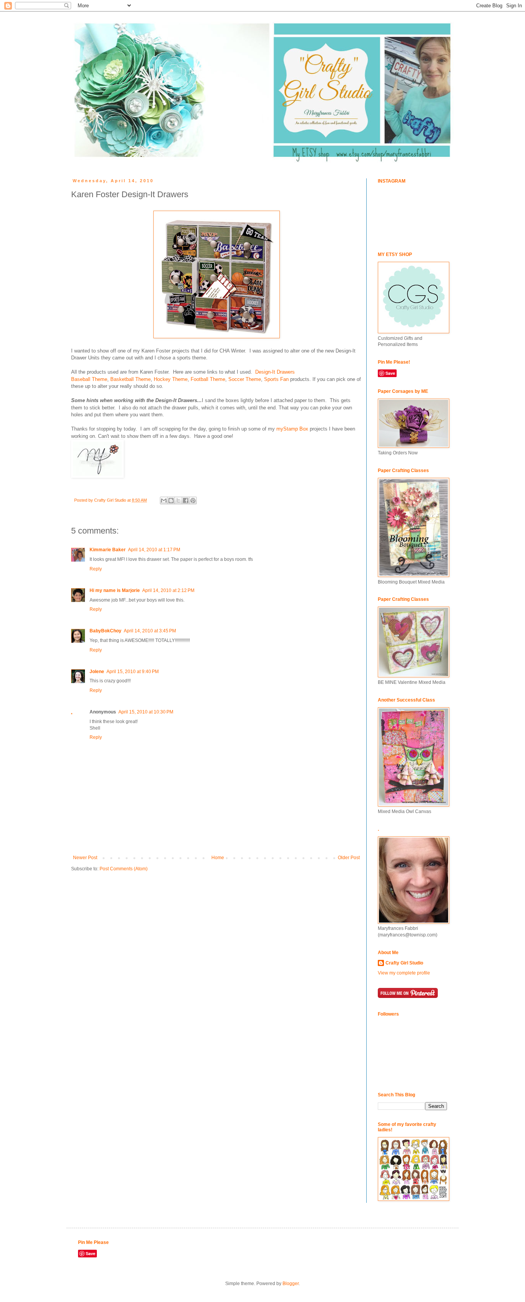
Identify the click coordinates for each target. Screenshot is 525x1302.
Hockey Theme (171, 379)
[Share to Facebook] (185, 500)
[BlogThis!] (171, 500)
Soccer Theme (244, 379)
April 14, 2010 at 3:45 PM (150, 631)
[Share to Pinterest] (193, 500)
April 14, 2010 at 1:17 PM (154, 549)
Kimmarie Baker (108, 549)
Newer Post (85, 857)
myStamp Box (292, 429)
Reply (96, 569)
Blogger (290, 1283)
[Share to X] (178, 500)
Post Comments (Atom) (124, 868)
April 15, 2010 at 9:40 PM (132, 671)
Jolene (97, 671)
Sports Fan (276, 379)
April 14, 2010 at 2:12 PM (168, 590)
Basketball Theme (130, 379)
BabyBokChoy (105, 631)
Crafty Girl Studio (404, 963)
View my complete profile (404, 973)
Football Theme (208, 379)
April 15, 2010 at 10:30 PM (145, 712)
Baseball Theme (89, 379)
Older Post (349, 857)
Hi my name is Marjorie (115, 590)
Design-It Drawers (275, 372)
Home (217, 857)
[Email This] (164, 500)
